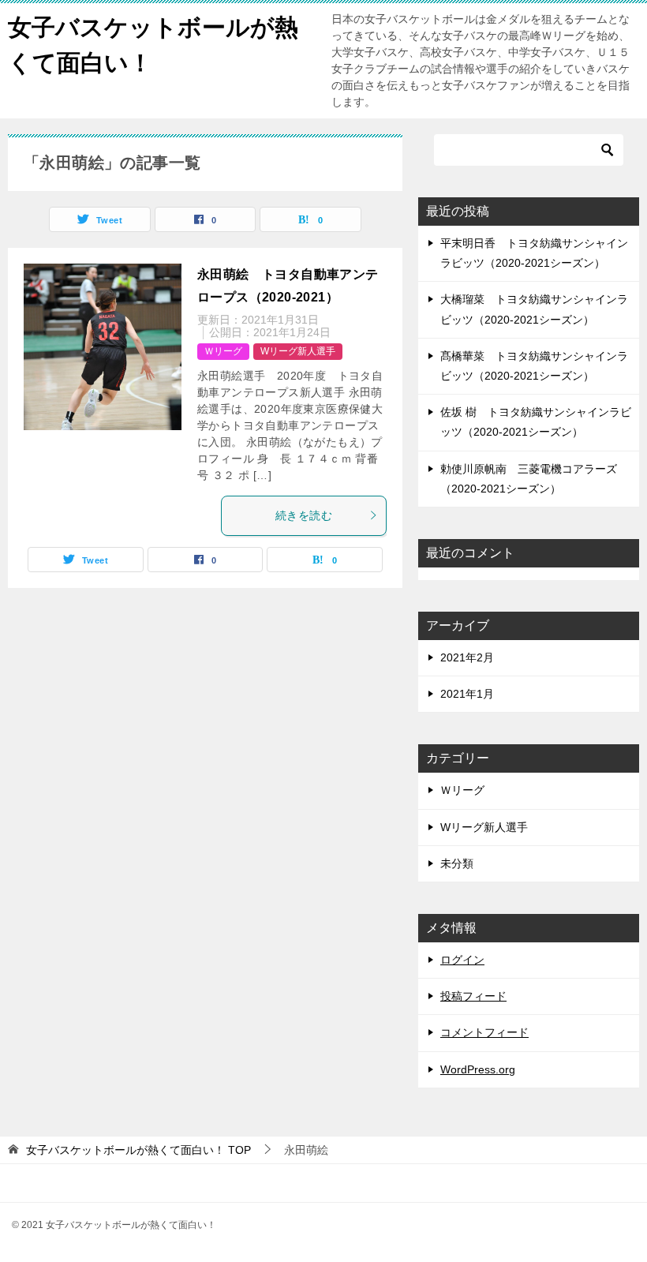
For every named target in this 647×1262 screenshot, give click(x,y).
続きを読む (303, 515)
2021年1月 (467, 693)
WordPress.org (477, 1069)
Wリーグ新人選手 (297, 351)
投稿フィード (473, 996)
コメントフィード (484, 1032)
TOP (138, 1150)
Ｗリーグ (223, 351)
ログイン (462, 959)
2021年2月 (467, 657)
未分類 (456, 863)
